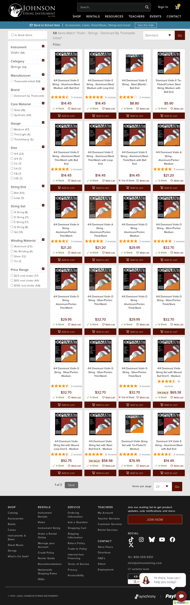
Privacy (72, 570)
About (102, 564)
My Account (105, 513)
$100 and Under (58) (26, 285)
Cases (12, 530)
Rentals (93, 16)
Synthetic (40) (22, 114)
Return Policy (76, 543)
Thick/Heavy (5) (23, 139)
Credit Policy (46, 553)
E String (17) (20, 221)
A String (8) (20, 211)
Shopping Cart (77, 528)
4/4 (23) (18, 153)
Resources (114, 16)
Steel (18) (19, 109)
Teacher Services (109, 518)
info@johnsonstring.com (145, 563)
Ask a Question (78, 522)
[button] (163, 7)
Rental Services (108, 530)
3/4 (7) (17, 158)
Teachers (137, 16)
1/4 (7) (17, 168)
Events (156, 16)
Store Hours (105, 547)
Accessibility (76, 575)
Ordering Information (75, 515)
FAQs (41, 579)
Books (12, 524)
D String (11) (20, 216)
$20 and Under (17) (25, 275)
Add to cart (68, 116)
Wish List (76, 108)
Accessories (16, 518)
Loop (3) (18, 197)
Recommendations (50, 564)
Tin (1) (17, 260)
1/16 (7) (17, 178)
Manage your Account (46, 545)
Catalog (13, 513)
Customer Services (110, 524)
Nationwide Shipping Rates (47, 572)
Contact (174, 16)
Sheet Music (16, 545)
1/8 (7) (17, 173)
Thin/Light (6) (21, 134)
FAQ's (101, 558)
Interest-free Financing (76, 556)
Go (180, 35)
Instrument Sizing (49, 528)
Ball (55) (18, 192)
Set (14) (18, 231)
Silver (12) (19, 256)
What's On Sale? (18, 556)
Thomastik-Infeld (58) (26, 81)
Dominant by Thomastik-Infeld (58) (28, 95)
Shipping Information (75, 536)
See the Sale (146, 25)
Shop (77, 16)
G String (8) (20, 226)
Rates (41, 522)
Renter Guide (46, 558)
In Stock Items (23, 35)
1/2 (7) (17, 163)
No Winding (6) (23, 251)
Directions (104, 552)
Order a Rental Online (47, 536)
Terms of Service (78, 564)
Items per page (142, 486)
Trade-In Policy (77, 549)
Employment (106, 570)
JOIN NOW (155, 519)
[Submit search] (147, 7)
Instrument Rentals (45, 515)
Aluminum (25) (22, 246)
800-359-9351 (143, 557)
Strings (12, 551)
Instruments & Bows (17, 538)
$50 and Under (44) (26, 280)
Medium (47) (21, 129)
